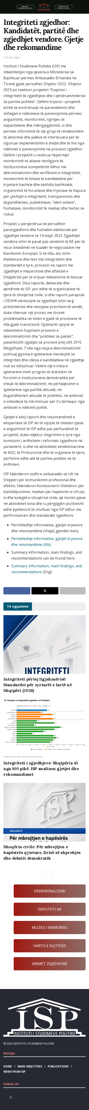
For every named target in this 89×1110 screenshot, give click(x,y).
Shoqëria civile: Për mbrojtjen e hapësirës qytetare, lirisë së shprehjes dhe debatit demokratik (42, 852)
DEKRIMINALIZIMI (49, 891)
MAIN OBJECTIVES (30, 1066)
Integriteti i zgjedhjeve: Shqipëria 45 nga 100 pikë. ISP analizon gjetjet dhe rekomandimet (41, 768)
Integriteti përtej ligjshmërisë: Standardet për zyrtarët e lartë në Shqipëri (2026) (37, 684)
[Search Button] (84, 7)
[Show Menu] (5, 7)
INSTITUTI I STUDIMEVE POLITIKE (33, 1044)
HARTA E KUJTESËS (49, 945)
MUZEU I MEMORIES (49, 927)
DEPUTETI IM (49, 909)
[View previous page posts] (40, 874)
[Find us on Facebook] (4, 1097)
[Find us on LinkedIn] (22, 1097)
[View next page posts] (48, 874)
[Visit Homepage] (44, 6)
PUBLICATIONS (58, 1066)
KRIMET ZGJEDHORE (49, 963)
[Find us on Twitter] (10, 1097)
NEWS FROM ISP (14, 1072)
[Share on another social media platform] (73, 590)
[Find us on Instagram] (17, 1097)
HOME (7, 1066)
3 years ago (11, 57)
